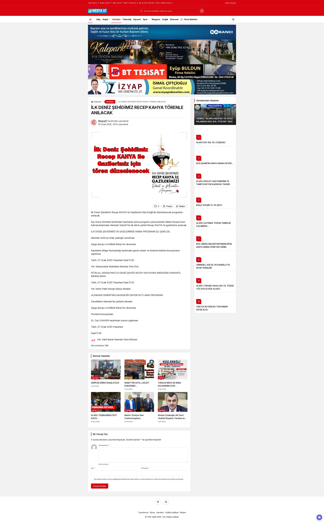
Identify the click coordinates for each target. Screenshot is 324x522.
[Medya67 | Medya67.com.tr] (97, 10)
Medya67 (103, 121)
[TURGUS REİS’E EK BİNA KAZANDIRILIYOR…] (172, 375)
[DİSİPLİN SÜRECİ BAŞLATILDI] (106, 375)
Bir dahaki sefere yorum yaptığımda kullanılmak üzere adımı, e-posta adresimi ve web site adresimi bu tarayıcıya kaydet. (139, 479)
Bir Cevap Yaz (100, 434)
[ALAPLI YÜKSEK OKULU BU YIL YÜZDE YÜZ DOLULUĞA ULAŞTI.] (215, 281)
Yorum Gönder (99, 486)
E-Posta (145, 468)
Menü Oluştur (230, 3)
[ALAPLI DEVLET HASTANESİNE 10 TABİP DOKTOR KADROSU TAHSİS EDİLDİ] (215, 177)
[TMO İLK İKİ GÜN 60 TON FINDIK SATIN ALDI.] (215, 302)
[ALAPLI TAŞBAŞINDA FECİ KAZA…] (106, 407)
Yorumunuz (104, 445)
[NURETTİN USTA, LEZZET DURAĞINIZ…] (139, 375)
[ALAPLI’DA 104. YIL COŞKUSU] (215, 135)
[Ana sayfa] (90, 19)
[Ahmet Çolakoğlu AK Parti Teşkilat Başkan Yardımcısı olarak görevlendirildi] (172, 407)
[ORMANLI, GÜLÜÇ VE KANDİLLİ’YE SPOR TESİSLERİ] (215, 260)
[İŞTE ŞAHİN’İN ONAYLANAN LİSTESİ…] (215, 156)
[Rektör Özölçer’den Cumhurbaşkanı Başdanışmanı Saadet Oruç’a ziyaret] (139, 407)
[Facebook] (158, 502)
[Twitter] (166, 502)
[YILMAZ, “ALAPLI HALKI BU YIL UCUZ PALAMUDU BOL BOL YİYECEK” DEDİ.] (215, 114)
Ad (93, 468)
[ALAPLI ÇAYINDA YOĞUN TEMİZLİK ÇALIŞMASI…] (215, 219)
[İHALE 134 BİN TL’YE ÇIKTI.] (215, 198)
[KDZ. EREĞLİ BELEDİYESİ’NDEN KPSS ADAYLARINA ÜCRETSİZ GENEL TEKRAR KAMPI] (215, 239)
